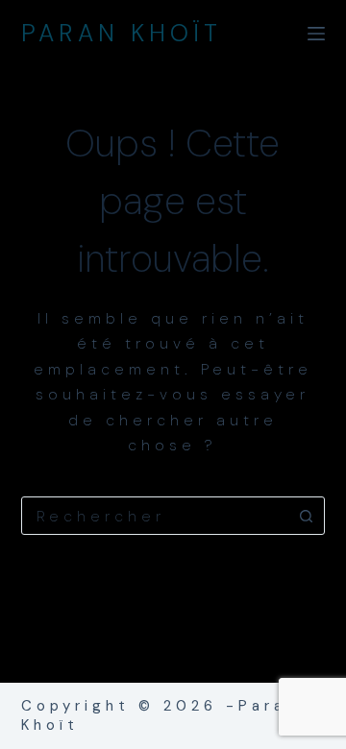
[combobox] (155, 515)
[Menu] (316, 33)
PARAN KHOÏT (121, 33)
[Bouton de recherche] (305, 515)
